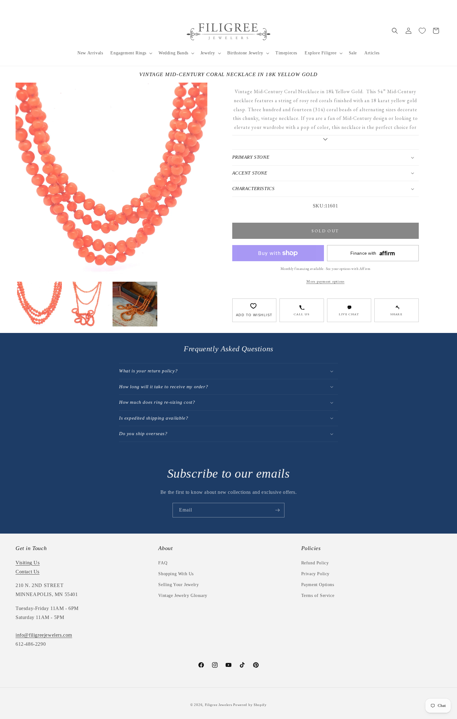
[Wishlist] (422, 31)
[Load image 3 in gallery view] (135, 304)
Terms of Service (318, 595)
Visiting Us (28, 562)
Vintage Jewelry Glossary (182, 595)
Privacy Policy (315, 573)
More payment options (325, 281)
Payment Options (317, 584)
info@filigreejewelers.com (44, 635)
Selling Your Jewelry (178, 584)
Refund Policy (315, 563)
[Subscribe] (277, 510)
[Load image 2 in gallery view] (87, 304)
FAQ (162, 563)
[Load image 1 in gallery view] (39, 304)
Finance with (372, 253)
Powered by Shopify (250, 705)
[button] (131, 53)
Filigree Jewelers (218, 705)
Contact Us (27, 571)
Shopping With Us (176, 573)
